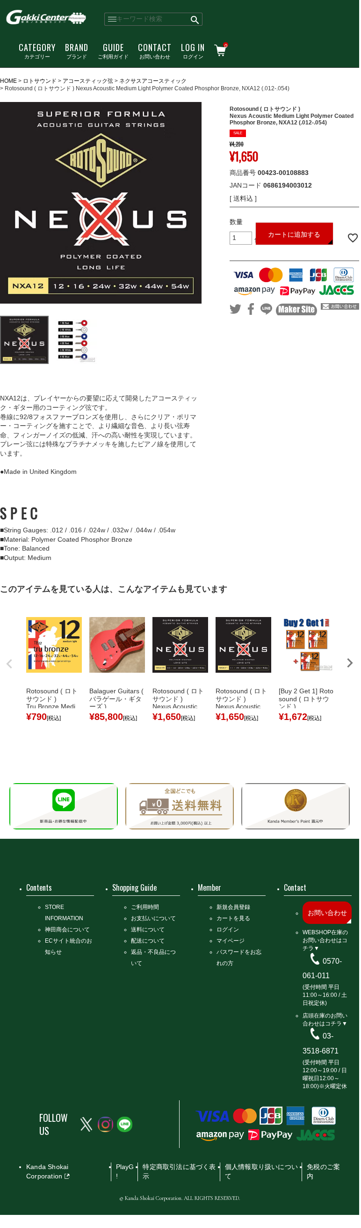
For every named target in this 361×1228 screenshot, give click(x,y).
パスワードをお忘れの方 (239, 957)
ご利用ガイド (113, 50)
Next (349, 663)
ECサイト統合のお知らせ (68, 946)
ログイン (193, 50)
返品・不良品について (153, 957)
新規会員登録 (233, 907)
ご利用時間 (145, 907)
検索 (195, 19)
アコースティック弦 (88, 81)
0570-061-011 (322, 968)
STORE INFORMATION (64, 913)
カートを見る (233, 918)
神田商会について (67, 929)
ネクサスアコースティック (153, 81)
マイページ (231, 940)
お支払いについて (153, 918)
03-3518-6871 (321, 1043)
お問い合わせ (155, 50)
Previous (9, 663)
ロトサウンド (40, 81)
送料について (148, 929)
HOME (8, 81)
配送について (148, 940)
